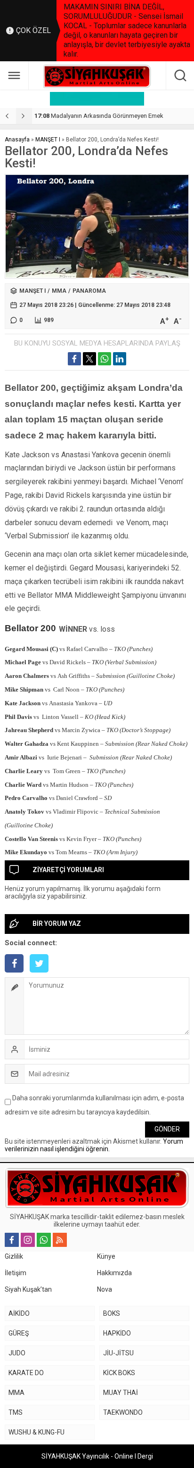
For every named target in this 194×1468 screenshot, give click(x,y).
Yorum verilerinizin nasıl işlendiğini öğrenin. (94, 1145)
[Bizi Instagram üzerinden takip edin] (28, 1240)
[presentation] (8, 116)
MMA (59, 291)
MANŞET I (47, 139)
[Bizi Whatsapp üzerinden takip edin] (44, 1240)
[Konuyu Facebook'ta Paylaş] (74, 358)
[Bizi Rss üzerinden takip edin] (60, 1240)
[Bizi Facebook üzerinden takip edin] (12, 1240)
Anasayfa (17, 139)
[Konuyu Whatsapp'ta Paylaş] (104, 358)
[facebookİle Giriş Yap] (17, 973)
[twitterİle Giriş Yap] (41, 973)
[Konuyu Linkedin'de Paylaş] (119, 358)
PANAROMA (89, 291)
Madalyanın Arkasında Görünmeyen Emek (98, 115)
